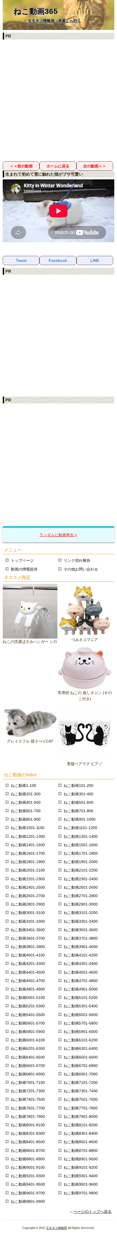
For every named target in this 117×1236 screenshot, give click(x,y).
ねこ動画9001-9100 (28, 1167)
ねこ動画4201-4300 (28, 963)
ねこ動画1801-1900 (28, 862)
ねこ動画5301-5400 (81, 1006)
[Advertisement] (58, 100)
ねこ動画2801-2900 (28, 904)
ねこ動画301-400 (78, 794)
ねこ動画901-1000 (80, 819)
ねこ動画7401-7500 (28, 1099)
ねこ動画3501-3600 (81, 930)
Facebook (58, 260)
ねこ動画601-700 (26, 811)
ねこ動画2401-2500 (28, 887)
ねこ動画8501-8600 (81, 1142)
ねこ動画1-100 (23, 785)
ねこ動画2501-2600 (81, 887)
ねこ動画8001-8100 (28, 1125)
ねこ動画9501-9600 (81, 1184)
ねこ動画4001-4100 (28, 955)
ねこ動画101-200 (78, 785)
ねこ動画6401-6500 (28, 1057)
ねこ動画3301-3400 (81, 921)
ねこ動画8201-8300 (28, 1133)
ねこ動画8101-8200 (81, 1125)
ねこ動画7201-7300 (28, 1091)
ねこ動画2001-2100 (28, 870)
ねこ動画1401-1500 (28, 845)
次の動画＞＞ (94, 166)
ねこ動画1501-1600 (81, 845)
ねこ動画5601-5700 (28, 1023)
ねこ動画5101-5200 (81, 997)
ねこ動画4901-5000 (81, 989)
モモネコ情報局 (56, 1227)
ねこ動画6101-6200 (81, 1040)
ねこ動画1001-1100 (27, 828)
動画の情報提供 (24, 569)
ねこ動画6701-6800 (81, 1065)
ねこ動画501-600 (78, 802)
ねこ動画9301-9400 (81, 1176)
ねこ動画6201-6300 (28, 1048)
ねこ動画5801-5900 (28, 1031)
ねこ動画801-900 (26, 819)
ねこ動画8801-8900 (28, 1159)
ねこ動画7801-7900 (28, 1116)
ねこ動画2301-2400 (81, 879)
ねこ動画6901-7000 (81, 1074)
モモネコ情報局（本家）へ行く (54, 21)
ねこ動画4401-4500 (28, 972)
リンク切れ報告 (77, 560)
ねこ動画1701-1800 (81, 853)
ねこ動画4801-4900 (28, 989)
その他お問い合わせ (81, 569)
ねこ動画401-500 (26, 802)
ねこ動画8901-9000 (81, 1159)
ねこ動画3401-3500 (28, 930)
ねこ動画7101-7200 (81, 1082)
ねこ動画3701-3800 (81, 938)
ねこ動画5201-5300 (28, 1006)
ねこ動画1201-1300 (28, 836)
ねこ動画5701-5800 (81, 1023)
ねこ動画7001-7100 (28, 1082)
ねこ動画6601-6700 (28, 1065)
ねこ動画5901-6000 (81, 1031)
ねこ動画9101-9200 (81, 1167)
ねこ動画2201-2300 (28, 879)
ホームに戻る (58, 166)
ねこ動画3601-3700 (28, 938)
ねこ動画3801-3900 (28, 946)
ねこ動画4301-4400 (81, 963)
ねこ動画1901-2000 (81, 862)
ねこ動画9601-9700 (28, 1193)
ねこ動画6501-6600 (81, 1057)
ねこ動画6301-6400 (81, 1048)
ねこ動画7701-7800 (81, 1108)
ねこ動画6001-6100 (28, 1040)
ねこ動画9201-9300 (28, 1176)
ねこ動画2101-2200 (81, 870)
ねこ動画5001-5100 (28, 997)
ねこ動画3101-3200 (81, 912)
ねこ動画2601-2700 (28, 896)
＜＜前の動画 (21, 166)
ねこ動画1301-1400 (81, 836)
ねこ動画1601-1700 (28, 853)
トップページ (22, 560)
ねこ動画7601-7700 (28, 1108)
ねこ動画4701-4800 (81, 981)
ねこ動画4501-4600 (81, 972)
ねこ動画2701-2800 (81, 896)
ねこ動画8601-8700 (28, 1150)
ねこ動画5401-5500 (28, 1015)
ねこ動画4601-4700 (28, 981)
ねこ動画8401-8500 (28, 1142)
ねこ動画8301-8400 (81, 1133)
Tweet (21, 260)
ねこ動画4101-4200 (81, 955)
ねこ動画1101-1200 (80, 828)
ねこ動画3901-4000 (81, 946)
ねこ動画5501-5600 (81, 1015)
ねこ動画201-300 (26, 794)
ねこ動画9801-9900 (28, 1201)
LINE (94, 260)
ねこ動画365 (36, 11)
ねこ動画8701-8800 (81, 1150)
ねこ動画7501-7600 (81, 1099)
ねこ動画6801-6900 (28, 1074)
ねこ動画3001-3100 (28, 912)
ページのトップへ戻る (92, 1211)
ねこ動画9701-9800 (81, 1193)
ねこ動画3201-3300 (28, 921)
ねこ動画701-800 (78, 811)
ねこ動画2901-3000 (81, 904)
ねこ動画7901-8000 (81, 1116)
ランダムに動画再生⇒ (58, 535)
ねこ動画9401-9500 (28, 1184)
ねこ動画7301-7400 (81, 1091)
